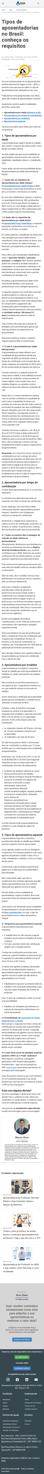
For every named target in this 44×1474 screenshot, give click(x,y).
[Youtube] (36, 1380)
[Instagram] (8, 1380)
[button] (38, 3)
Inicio (3, 10)
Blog (10, 10)
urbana (30, 112)
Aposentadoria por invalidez (16, 118)
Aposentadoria (22, 10)
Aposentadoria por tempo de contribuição (22, 115)
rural (37, 112)
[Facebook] (17, 1380)
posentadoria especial (15, 121)
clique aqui (11, 1067)
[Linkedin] (27, 1380)
